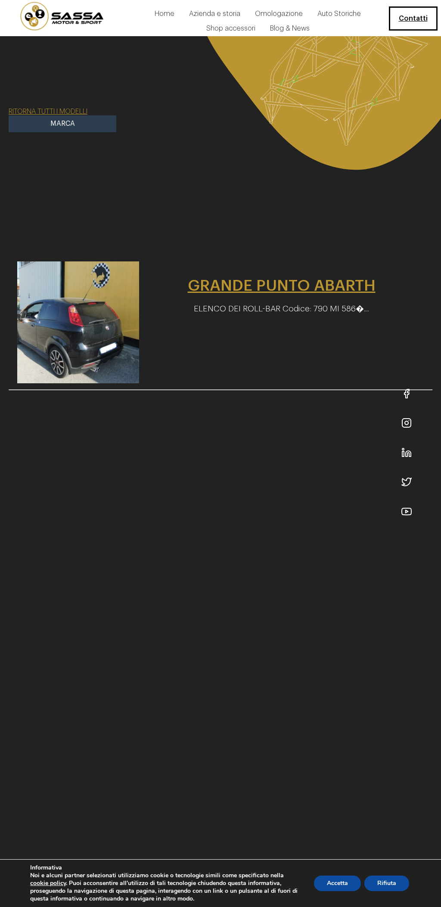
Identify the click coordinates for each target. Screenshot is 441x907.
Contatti (413, 18)
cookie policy (48, 883)
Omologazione (279, 13)
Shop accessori (230, 28)
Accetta (337, 883)
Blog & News (290, 28)
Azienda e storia (214, 13)
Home (164, 13)
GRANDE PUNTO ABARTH (282, 285)
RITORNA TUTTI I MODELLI (48, 111)
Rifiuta (386, 883)
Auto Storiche (339, 13)
